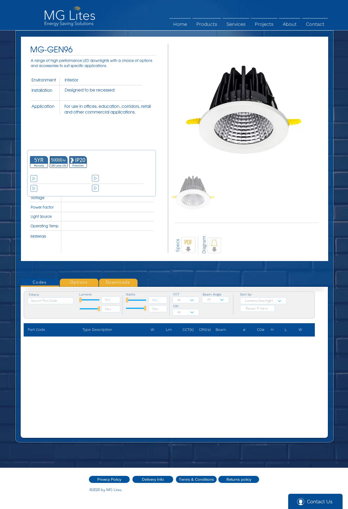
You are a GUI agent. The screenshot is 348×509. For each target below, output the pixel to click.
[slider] (80, 299)
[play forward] (145, 162)
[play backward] (37, 162)
